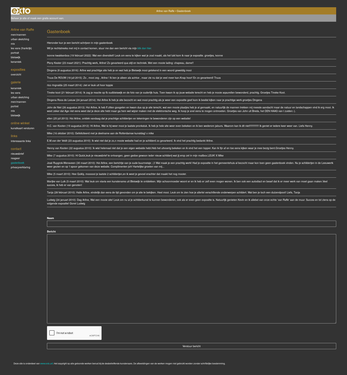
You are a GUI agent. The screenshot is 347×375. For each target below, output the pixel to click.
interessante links (21, 141)
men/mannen (18, 101)
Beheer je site (19, 18)
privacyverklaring (20, 167)
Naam (50, 218)
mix (13, 43)
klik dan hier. (145, 48)
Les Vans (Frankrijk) (21, 48)
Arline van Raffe (165, 11)
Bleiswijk (15, 57)
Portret (14, 106)
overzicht (16, 74)
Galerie (16, 82)
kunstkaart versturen (22, 128)
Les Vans (15, 92)
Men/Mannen (18, 34)
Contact (16, 148)
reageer (15, 158)
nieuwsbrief (17, 153)
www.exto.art (46, 363)
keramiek (16, 88)
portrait (15, 52)
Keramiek (16, 61)
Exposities (18, 69)
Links (14, 136)
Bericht (51, 231)
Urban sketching (20, 39)
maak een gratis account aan (46, 18)
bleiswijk (15, 115)
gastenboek (17, 162)
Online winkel (20, 123)
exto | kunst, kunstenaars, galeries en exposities (21, 10)
